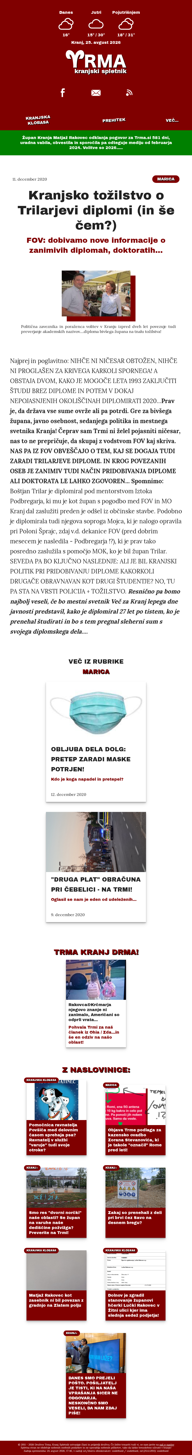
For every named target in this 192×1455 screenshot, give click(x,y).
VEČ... (172, 120)
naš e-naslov (167, 1444)
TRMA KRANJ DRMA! (96, 952)
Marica (165, 179)
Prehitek (114, 120)
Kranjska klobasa (38, 120)
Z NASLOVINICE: (96, 1070)
